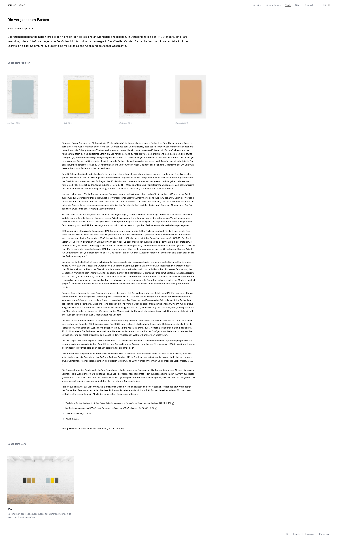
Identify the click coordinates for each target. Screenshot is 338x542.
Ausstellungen (273, 5)
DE (329, 5)
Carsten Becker (16, 5)
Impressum (309, 534)
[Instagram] (287, 534)
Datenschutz (325, 534)
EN (325, 5)
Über (297, 5)
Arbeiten (257, 5)
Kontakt (309, 5)
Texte (288, 5)
